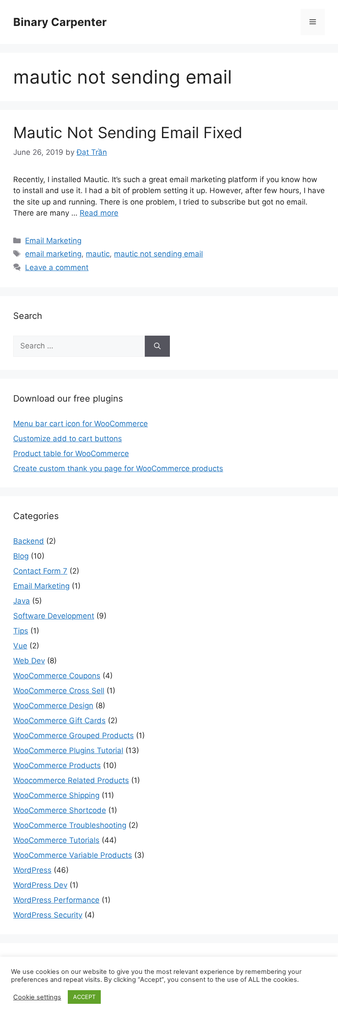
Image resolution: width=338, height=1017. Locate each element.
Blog (21, 556)
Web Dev (29, 660)
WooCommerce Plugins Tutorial (68, 750)
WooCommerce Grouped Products (73, 735)
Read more (99, 213)
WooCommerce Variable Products (72, 855)
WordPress (32, 870)
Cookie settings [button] (37, 997)
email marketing (53, 253)
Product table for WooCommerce (71, 453)
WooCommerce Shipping (56, 795)
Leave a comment (56, 267)
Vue (20, 645)
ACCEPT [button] (84, 996)
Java (21, 600)
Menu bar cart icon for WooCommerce (80, 423)
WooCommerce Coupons (56, 675)
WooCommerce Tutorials (56, 840)
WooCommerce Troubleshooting (69, 825)
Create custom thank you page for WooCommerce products (118, 468)
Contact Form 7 (40, 571)
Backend (28, 541)
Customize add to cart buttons (67, 438)
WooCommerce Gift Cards (59, 720)
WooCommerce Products (57, 765)
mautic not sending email (158, 253)
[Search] (157, 346)
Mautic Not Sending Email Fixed (127, 132)
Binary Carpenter (60, 22)
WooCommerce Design (53, 705)
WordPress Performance (56, 900)
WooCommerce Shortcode (59, 810)
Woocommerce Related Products (71, 780)
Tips (20, 630)
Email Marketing (53, 240)
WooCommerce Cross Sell (58, 690)
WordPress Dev (40, 885)
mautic (98, 253)
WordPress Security (47, 915)
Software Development (53, 615)
